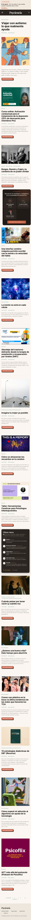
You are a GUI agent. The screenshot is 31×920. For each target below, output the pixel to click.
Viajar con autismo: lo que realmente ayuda (14, 26)
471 (25, 897)
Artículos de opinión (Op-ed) (7, 597)
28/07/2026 (4, 32)
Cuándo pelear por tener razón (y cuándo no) (13, 602)
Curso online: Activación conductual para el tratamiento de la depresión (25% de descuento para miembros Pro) (14, 116)
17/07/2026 (3, 606)
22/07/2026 (4, 258)
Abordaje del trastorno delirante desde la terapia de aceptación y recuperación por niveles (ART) (15, 353)
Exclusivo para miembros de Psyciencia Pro (11, 409)
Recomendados (4, 19)
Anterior (8, 897)
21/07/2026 (4, 462)
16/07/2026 (4, 655)
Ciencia (3, 166)
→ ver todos (14, 570)
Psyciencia (15, 12)
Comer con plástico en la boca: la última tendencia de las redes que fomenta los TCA (14, 700)
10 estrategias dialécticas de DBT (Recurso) (15, 752)
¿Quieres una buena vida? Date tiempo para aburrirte (14, 651)
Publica (6, 913)
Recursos (3, 346)
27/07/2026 (4, 123)
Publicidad (14, 911)
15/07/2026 (4, 818)
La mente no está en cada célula (13, 306)
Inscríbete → (4, 8)
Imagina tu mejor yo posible (14, 413)
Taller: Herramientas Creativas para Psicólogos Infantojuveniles (14, 508)
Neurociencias (9, 166)
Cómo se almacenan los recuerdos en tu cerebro (12, 458)
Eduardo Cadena (10, 216)
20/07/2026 (4, 513)
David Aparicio (11, 32)
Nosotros (22, 911)
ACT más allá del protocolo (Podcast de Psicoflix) (14, 873)
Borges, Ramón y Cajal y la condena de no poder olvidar (15, 170)
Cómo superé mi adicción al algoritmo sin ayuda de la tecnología (14, 813)
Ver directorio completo (16, 222)
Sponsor (3, 108)
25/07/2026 (4, 174)
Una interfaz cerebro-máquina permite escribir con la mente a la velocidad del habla (14, 252)
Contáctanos (5, 911)
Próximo (15, 899)
